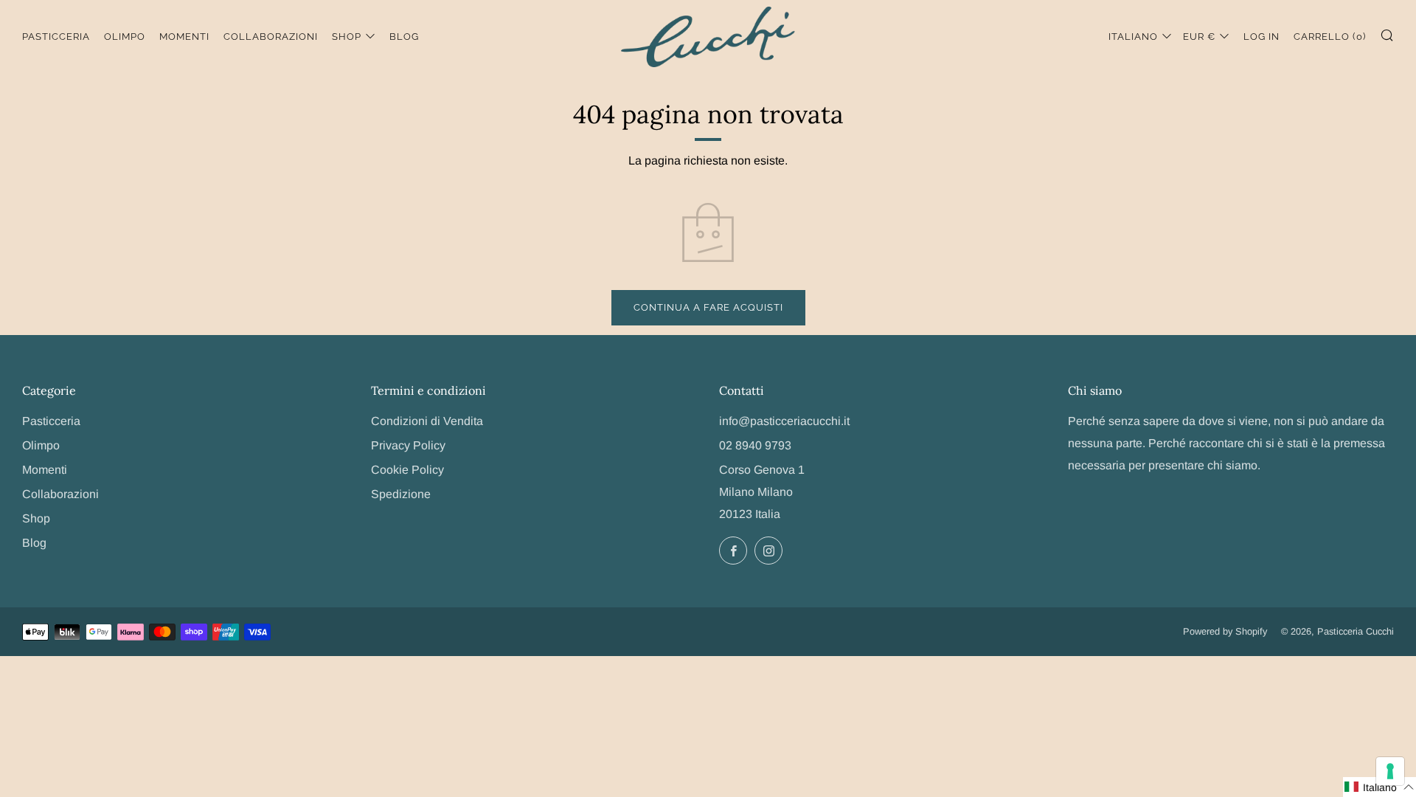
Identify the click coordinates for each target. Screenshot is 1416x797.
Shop (346, 36)
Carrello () (1330, 36)
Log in (1261, 36)
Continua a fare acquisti (708, 307)
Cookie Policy (407, 469)
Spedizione (401, 494)
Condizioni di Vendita (427, 421)
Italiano (1133, 36)
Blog (404, 36)
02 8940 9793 (755, 445)
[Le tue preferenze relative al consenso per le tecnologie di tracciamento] (1390, 771)
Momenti (184, 36)
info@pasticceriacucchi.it (784, 421)
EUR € (1199, 36)
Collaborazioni (270, 36)
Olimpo (124, 36)
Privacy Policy (408, 445)
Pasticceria (56, 36)
